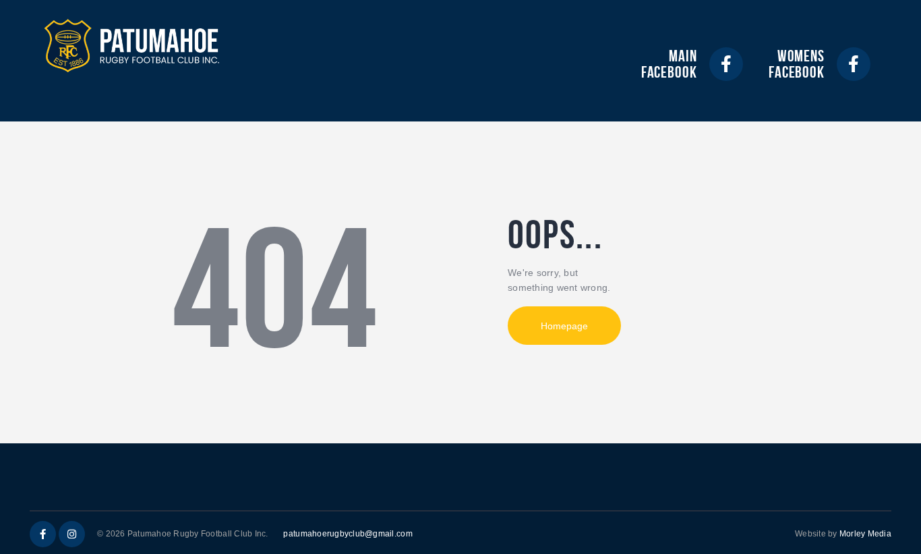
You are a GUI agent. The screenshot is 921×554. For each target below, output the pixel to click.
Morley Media (865, 533)
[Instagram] (72, 534)
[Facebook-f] (726, 64)
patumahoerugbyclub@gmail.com (347, 533)
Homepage (564, 326)
